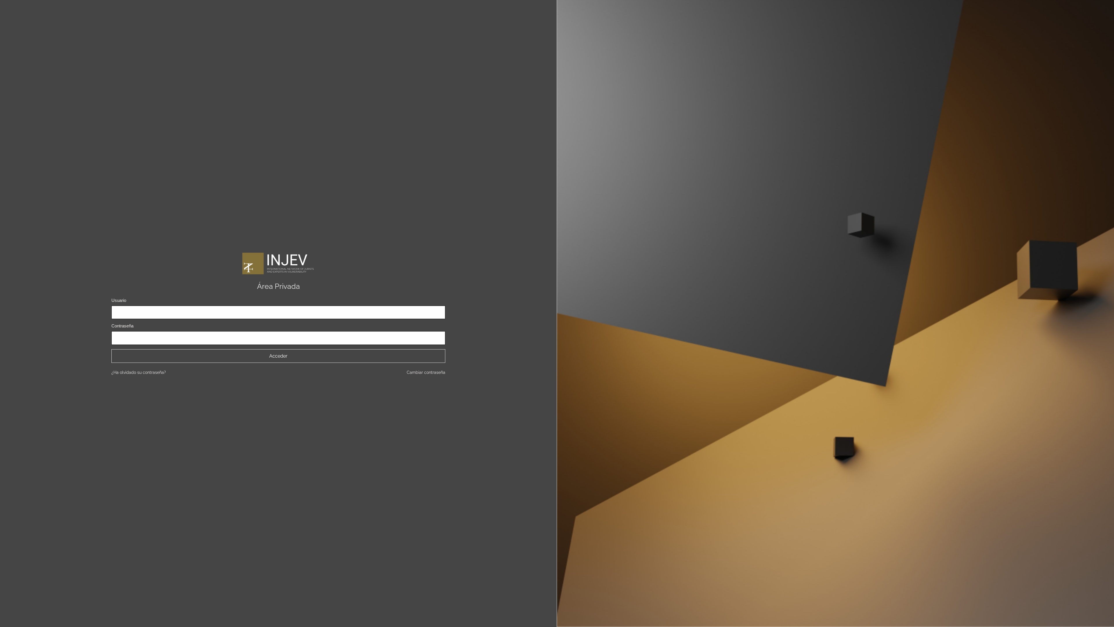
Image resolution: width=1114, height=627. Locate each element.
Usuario (118, 300)
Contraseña (122, 325)
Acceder (278, 356)
